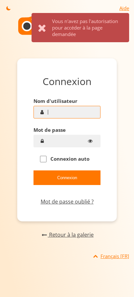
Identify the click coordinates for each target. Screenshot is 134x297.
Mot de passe (50, 130)
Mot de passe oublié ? (67, 201)
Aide (124, 8)
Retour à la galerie (70, 234)
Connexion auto (69, 158)
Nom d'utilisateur (55, 101)
